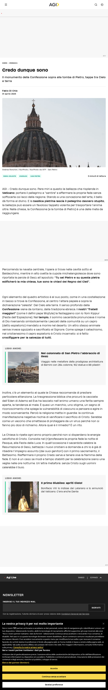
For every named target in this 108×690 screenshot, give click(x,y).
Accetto (54, 668)
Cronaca (13, 63)
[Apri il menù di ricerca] (95, 4)
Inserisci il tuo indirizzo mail (19, 602)
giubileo (23, 176)
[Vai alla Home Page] (54, 4)
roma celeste (9, 176)
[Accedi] (102, 4)
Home (4, 63)
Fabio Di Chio (10, 91)
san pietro (35, 176)
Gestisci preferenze (54, 684)
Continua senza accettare (54, 676)
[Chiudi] (103, 624)
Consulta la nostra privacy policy (28, 647)
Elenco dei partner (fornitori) (15, 662)
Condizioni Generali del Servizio (75, 614)
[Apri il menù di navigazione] (5, 4)
